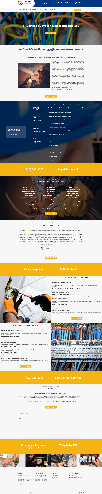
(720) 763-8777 (81, 2)
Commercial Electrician (29, 205)
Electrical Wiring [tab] (37, 104)
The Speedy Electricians (24, 492)
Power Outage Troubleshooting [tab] (37, 124)
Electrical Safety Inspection (73, 195)
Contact (52, 9)
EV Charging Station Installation (29, 203)
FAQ (40, 9)
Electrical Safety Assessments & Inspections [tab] (37, 108)
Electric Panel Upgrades (29, 187)
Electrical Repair (73, 197)
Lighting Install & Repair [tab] (39, 131)
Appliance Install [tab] (37, 128)
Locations (33, 9)
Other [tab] (34, 145)
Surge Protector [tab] (37, 120)
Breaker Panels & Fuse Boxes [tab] (38, 117)
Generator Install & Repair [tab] (37, 142)
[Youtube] (44, 3)
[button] (19, 241)
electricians (29, 230)
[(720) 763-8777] (76, 3)
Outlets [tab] (35, 138)
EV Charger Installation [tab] (38, 134)
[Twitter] (42, 3)
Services (25, 9)
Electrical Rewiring (73, 193)
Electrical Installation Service (28, 199)
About (45, 9)
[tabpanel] (69, 132)
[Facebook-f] (39, 3)
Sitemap (37, 492)
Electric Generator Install (73, 191)
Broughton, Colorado (24, 413)
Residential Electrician (29, 193)
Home (19, 9)
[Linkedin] (47, 3)
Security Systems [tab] (37, 112)
